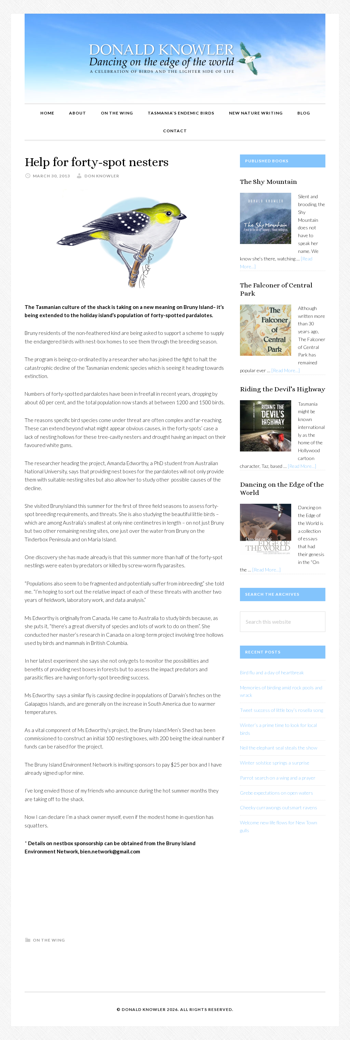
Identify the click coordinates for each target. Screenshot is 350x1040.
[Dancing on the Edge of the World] (265, 530)
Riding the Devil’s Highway (282, 389)
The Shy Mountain (268, 182)
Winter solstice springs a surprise (274, 763)
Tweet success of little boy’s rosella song (281, 710)
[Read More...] (285, 370)
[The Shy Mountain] (265, 219)
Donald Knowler (175, 58)
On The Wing (49, 940)
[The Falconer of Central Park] (265, 331)
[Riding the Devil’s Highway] (265, 427)
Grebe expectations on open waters (276, 793)
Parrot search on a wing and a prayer (277, 778)
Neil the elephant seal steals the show (278, 748)
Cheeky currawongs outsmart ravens (278, 807)
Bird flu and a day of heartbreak (272, 672)
